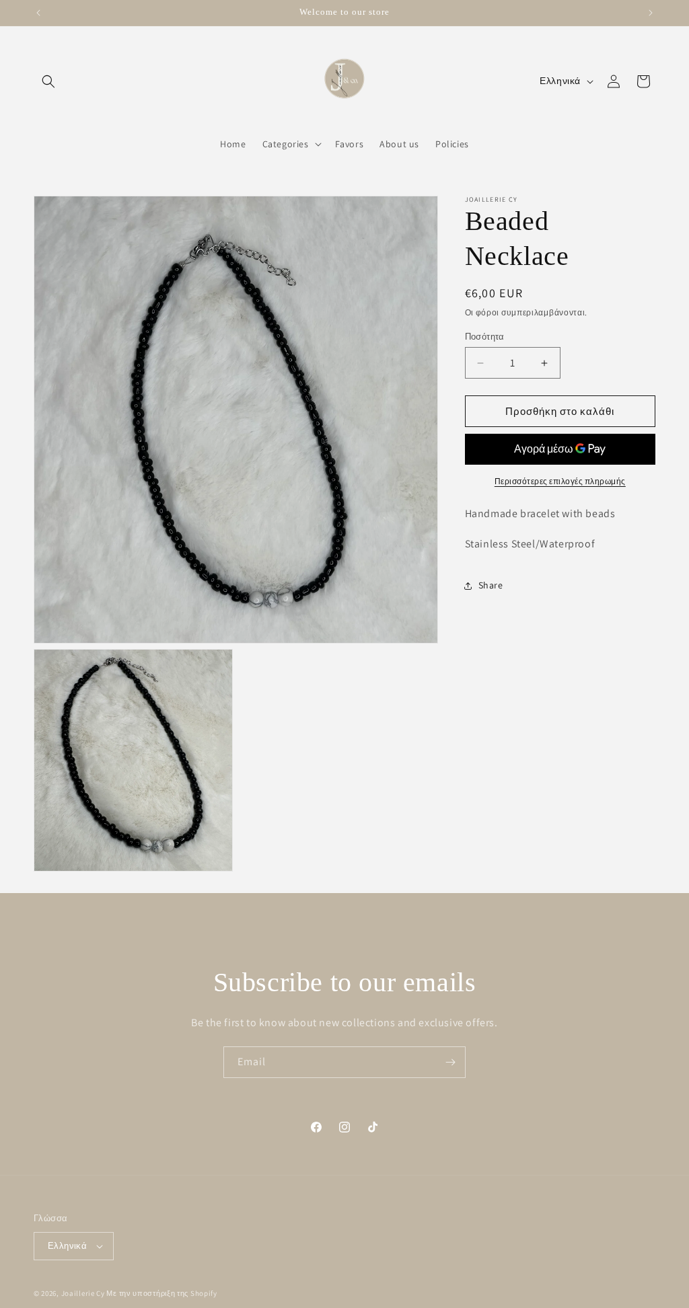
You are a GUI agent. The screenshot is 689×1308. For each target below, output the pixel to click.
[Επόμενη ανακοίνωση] (650, 13)
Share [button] (490, 585)
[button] (48, 81)
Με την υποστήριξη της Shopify (161, 1293)
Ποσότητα (485, 336)
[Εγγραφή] (450, 1062)
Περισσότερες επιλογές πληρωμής (560, 481)
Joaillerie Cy (83, 1293)
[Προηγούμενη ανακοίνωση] (38, 13)
